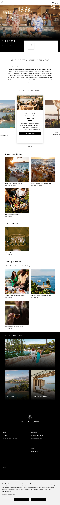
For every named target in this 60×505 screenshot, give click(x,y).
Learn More (30, 137)
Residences (6, 477)
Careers (5, 445)
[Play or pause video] (58, 36)
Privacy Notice (5, 494)
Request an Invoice (37, 435)
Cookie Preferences (21, 499)
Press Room (34, 451)
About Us (6, 435)
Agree (38, 499)
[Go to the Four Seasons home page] (2, 2)
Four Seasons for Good (10, 438)
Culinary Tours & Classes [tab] (12, 266)
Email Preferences (37, 441)
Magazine (34, 457)
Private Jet (6, 470)
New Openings (35, 454)
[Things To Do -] (30, 353)
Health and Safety (9, 441)
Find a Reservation (37, 438)
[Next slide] (35, 146)
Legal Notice (12, 494)
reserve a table (30, 133)
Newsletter (34, 461)
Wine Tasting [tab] (26, 266)
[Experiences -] (17, 385)
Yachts (5, 473)
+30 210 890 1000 (7, 47)
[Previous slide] (25, 146)
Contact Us (17, 47)
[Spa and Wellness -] (43, 385)
